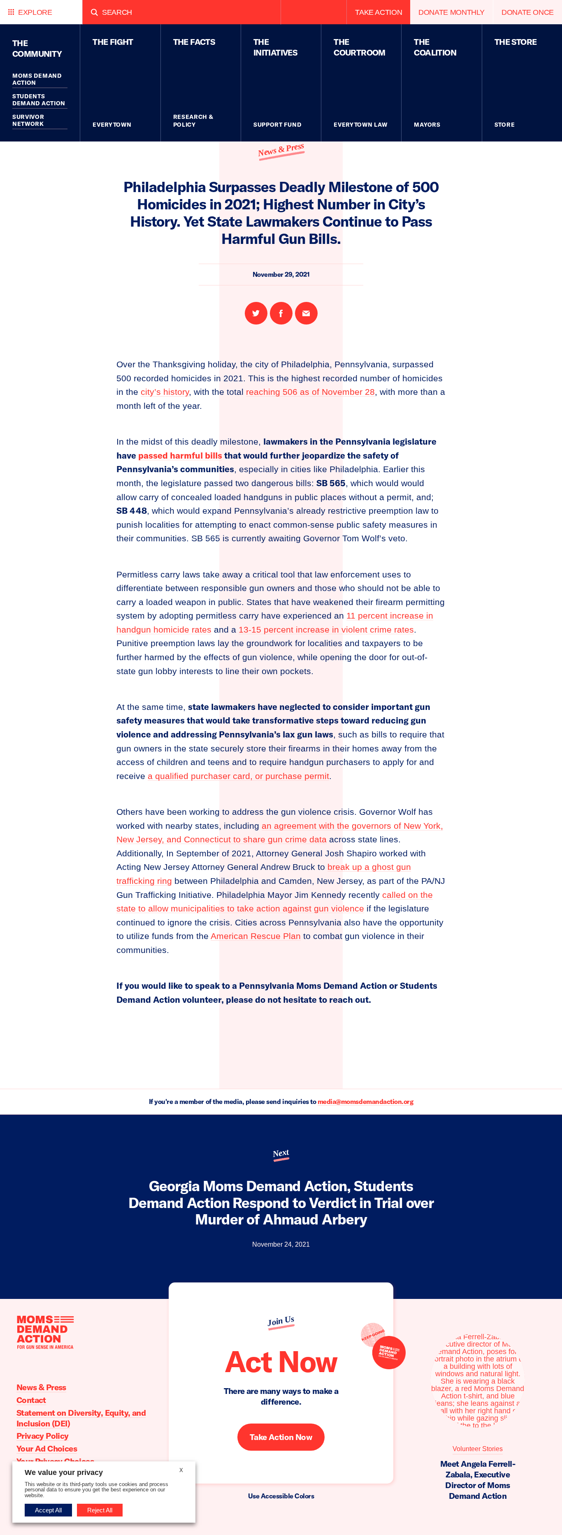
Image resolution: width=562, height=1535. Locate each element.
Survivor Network (28, 120)
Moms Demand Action (37, 79)
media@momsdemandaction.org (365, 1101)
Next (281, 1153)
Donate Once (528, 12)
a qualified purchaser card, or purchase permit (238, 776)
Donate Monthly (451, 12)
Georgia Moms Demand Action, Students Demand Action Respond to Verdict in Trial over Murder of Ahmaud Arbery (281, 1202)
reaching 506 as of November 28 (310, 392)
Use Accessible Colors (281, 1496)
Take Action (378, 12)
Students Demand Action (38, 100)
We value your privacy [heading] (64, 1472)
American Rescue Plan (256, 936)
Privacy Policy (42, 1436)
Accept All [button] (48, 1510)
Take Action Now (281, 1437)
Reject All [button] (99, 1510)
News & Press (280, 149)
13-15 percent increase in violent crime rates (326, 629)
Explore (35, 12)
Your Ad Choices (46, 1448)
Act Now (281, 1361)
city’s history (165, 392)
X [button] (181, 1470)
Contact (31, 1400)
